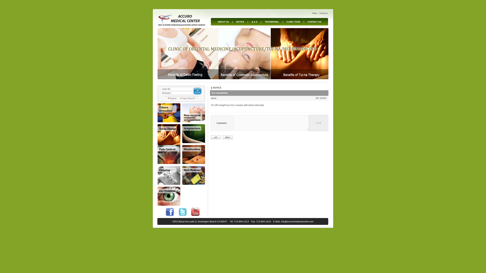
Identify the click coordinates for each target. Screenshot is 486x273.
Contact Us (324, 13)
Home (314, 13)
